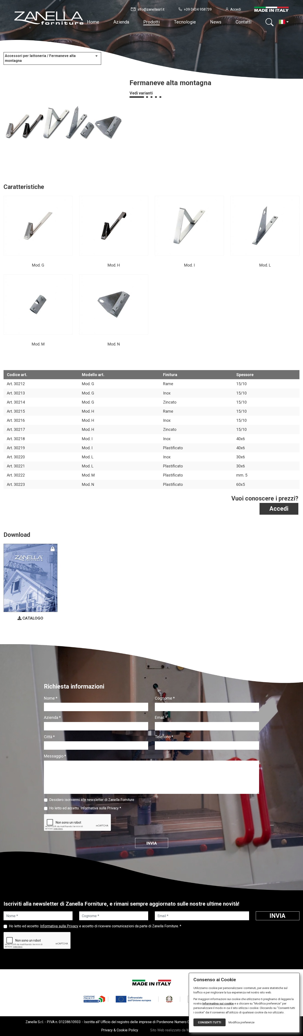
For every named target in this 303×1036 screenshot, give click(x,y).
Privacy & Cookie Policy (119, 1030)
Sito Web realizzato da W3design (176, 1030)
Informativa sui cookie (218, 1003)
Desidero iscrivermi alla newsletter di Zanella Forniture (91, 800)
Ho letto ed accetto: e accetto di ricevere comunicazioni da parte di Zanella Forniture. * (95, 926)
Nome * (50, 698)
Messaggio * (55, 756)
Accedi (279, 508)
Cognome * (165, 698)
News (215, 22)
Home (93, 22)
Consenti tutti (209, 1022)
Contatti (243, 22)
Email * (161, 717)
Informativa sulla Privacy (100, 808)
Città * (49, 736)
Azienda (121, 22)
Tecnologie (185, 22)
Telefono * (164, 736)
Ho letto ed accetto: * (85, 808)
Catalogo (32, 618)
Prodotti (151, 22)
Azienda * (52, 717)
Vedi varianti (141, 93)
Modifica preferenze (241, 1022)
